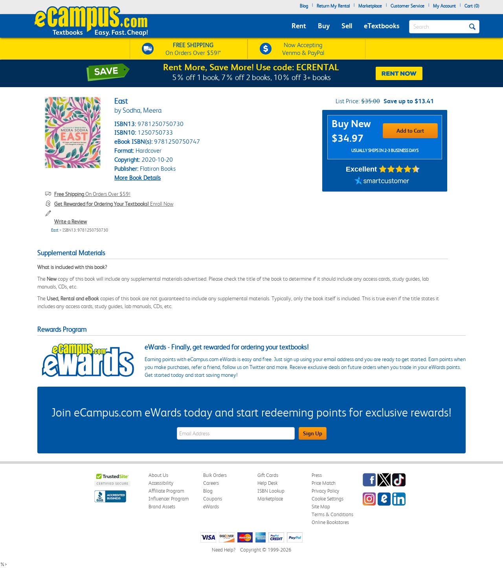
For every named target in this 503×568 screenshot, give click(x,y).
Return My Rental (333, 6)
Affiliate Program (166, 491)
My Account (444, 6)
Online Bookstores (330, 522)
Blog (304, 6)
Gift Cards (267, 475)
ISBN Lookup (271, 491)
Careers (211, 483)
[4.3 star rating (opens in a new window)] (399, 169)
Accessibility (161, 483)
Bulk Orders (215, 475)
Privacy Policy (325, 491)
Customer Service (407, 6)
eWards (211, 507)
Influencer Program (169, 499)
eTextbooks (381, 26)
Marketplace (370, 6)
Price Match (324, 483)
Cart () (471, 6)
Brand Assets (162, 507)
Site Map (321, 507)
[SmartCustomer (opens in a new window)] (381, 181)
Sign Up (312, 433)
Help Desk (267, 483)
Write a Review (70, 221)
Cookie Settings (327, 499)
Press (317, 475)
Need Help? (223, 550)
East (55, 230)
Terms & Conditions (332, 514)
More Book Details (137, 177)
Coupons (212, 499)
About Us (158, 475)
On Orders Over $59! (92, 194)
